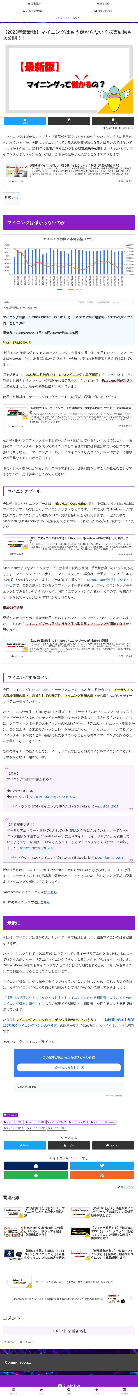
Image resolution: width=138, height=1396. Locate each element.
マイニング (11, 1115)
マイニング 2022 (35, 1122)
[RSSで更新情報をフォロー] (102, 1175)
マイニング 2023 (57, 1122)
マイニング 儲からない (104, 1122)
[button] (127, 726)
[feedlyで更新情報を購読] (36, 1175)
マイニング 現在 (37, 1128)
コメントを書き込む (69, 1331)
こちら (45, 902)
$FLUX (74, 830)
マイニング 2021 (14, 1122)
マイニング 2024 (79, 1122)
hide (15, 197)
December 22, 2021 (109, 857)
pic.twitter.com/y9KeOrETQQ (54, 796)
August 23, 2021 (106, 806)
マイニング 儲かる (15, 1128)
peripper (118, 1095)
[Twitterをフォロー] (102, 1166)
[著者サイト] (36, 1166)
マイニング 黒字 (58, 1128)
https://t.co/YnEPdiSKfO (37, 848)
